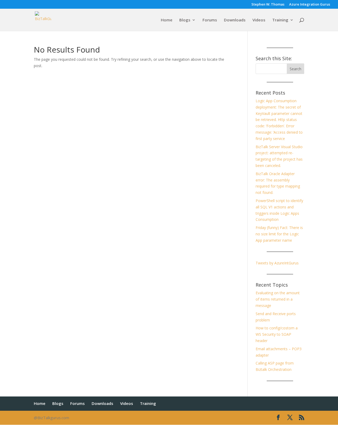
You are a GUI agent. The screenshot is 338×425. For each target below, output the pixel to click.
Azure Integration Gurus (309, 5)
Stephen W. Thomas (267, 5)
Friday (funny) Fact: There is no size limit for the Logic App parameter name (279, 234)
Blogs (184, 20)
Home (166, 20)
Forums (210, 20)
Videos (258, 20)
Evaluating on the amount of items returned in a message (278, 299)
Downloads (235, 20)
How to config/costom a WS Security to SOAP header (277, 334)
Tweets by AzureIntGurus (277, 262)
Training (280, 20)
